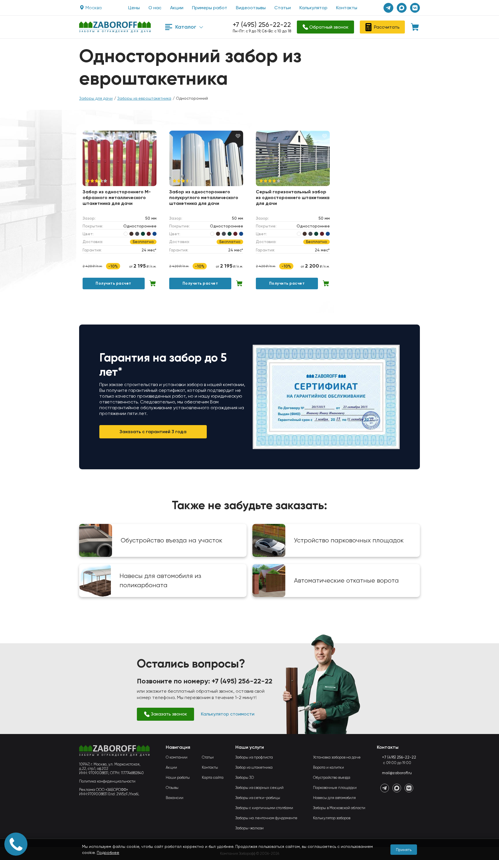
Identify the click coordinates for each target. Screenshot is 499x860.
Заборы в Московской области (339, 808)
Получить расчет (113, 283)
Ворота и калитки (328, 767)
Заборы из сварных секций (259, 787)
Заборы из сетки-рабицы (257, 798)
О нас (154, 7)
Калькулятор (313, 7)
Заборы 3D (244, 777)
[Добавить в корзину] (153, 283)
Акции (176, 7)
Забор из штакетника (254, 767)
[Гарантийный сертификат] (326, 397)
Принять (404, 849)
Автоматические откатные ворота (346, 580)
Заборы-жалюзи (249, 828)
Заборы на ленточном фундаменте (266, 818)
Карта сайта (213, 777)
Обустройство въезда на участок (171, 540)
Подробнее (108, 852)
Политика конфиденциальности (107, 781)
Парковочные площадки (335, 787)
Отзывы (172, 787)
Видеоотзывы (251, 7)
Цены (134, 7)
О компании (176, 757)
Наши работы (178, 777)
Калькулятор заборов (331, 818)
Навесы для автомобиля (334, 798)
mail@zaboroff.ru (397, 773)
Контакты (346, 7)
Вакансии (174, 798)
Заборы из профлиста (254, 757)
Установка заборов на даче (337, 757)
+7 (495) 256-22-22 (262, 25)
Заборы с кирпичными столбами (264, 808)
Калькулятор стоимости (227, 714)
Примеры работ (209, 7)
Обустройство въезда (331, 777)
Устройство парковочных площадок (349, 540)
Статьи (282, 7)
